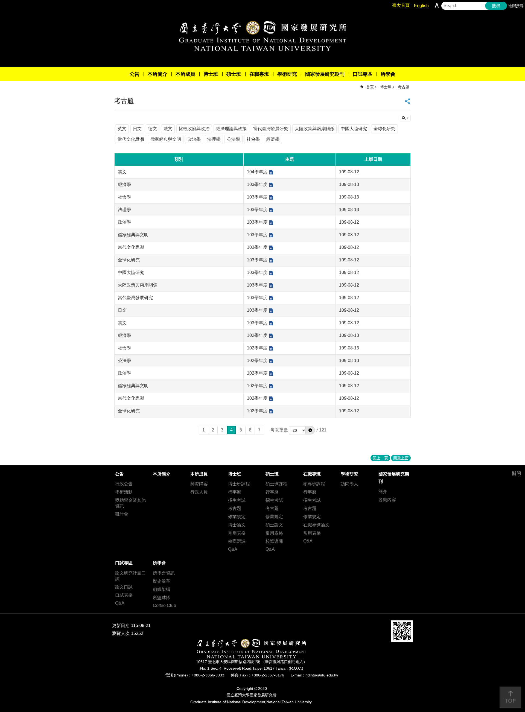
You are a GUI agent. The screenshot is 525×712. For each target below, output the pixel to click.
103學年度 (257, 184)
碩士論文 (274, 525)
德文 (152, 128)
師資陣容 (199, 484)
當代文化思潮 (131, 139)
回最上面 (401, 458)
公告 (134, 74)
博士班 (210, 74)
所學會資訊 (164, 573)
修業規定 (237, 516)
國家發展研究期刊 (325, 74)
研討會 (121, 514)
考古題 (403, 87)
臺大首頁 (401, 5)
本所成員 (185, 74)
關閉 (516, 473)
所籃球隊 (161, 597)
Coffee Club (164, 605)
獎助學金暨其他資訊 (130, 503)
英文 (122, 128)
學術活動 (124, 492)
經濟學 (272, 139)
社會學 (253, 139)
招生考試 (237, 500)
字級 (436, 5)
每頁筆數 (279, 430)
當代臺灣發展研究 (270, 128)
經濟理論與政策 (231, 128)
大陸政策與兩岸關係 (314, 128)
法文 (168, 128)
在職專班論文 (316, 525)
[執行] (310, 430)
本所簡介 (157, 74)
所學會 (388, 74)
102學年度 (257, 335)
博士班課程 (239, 484)
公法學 (233, 139)
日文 (137, 128)
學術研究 (287, 74)
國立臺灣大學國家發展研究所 (262, 36)
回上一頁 (380, 458)
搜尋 (496, 6)
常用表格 (237, 533)
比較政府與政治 (194, 128)
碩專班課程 (314, 484)
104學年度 (257, 172)
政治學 (194, 139)
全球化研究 (384, 128)
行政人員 (199, 492)
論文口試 (124, 587)
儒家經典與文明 (165, 139)
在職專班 (259, 74)
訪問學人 (349, 484)
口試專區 (362, 74)
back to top (510, 697)
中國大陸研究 (354, 128)
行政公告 (124, 484)
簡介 (382, 491)
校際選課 (237, 541)
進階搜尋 (516, 6)
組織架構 (161, 589)
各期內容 (387, 499)
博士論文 (237, 525)
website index (405, 118)
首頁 (370, 87)
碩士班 (233, 74)
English (421, 5)
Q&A (232, 549)
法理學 (213, 139)
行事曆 (234, 492)
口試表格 (124, 595)
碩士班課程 (276, 484)
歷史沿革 (161, 581)
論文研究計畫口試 (130, 576)
